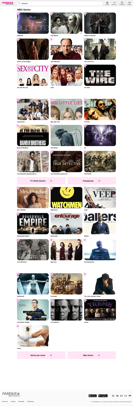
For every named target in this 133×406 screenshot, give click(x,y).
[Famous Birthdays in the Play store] (103, 395)
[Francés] (121, 396)
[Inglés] (113, 396)
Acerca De (5, 401)
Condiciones (30, 401)
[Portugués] (117, 396)
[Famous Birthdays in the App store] (92, 395)
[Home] (34, 394)
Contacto (13, 401)
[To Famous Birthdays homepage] (8, 3)
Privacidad (21, 401)
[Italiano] (126, 396)
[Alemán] (130, 396)
